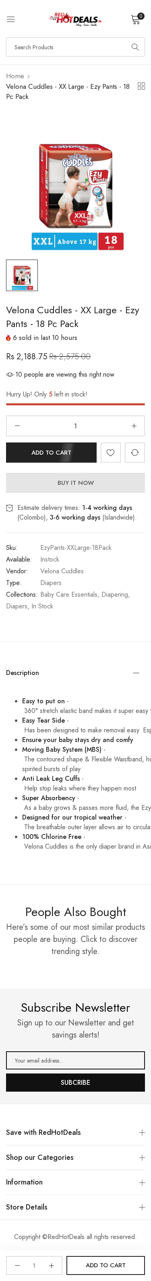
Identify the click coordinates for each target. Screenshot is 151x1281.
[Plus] (134, 426)
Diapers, (17, 606)
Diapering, (115, 594)
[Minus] (17, 426)
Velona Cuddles (62, 571)
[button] (111, 452)
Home (15, 76)
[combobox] (75, 47)
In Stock (42, 606)
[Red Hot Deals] (76, 18)
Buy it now (76, 482)
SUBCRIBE (75, 1082)
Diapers (51, 582)
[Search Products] (135, 47)
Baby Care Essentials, (69, 594)
